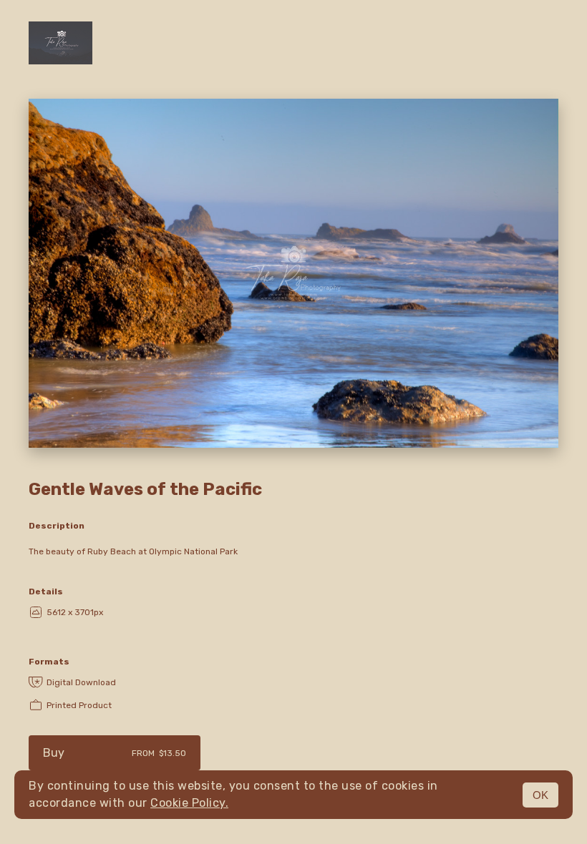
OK (540, 795)
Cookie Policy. (189, 803)
